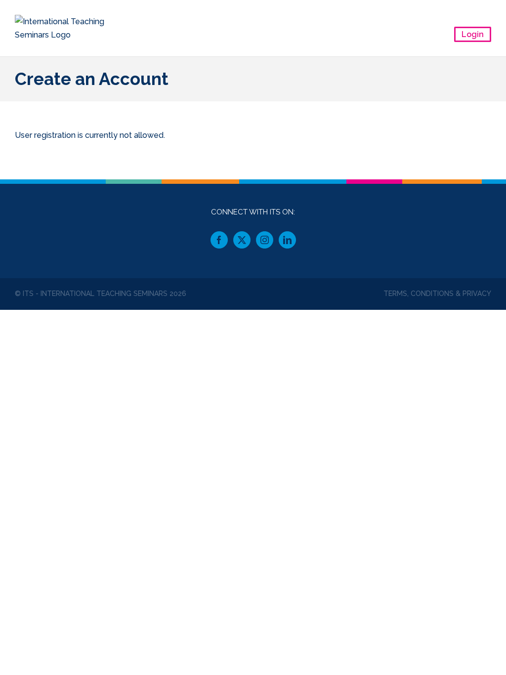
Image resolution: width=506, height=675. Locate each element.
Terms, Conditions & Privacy (437, 293)
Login (473, 34)
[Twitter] (242, 240)
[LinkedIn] (287, 240)
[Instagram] (264, 240)
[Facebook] (219, 240)
